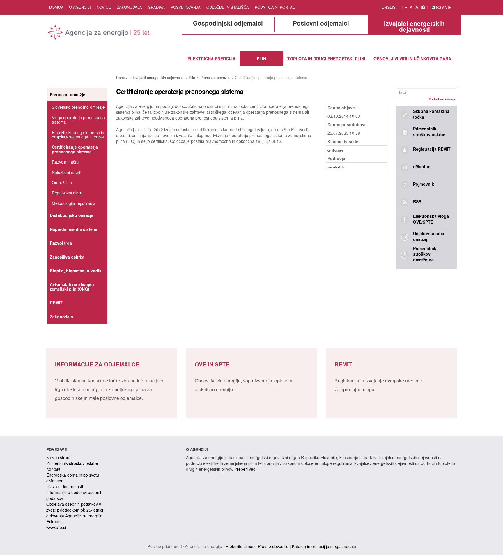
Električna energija (211, 59)
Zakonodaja (129, 7)
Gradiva (156, 7)
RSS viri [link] (444, 7)
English (390, 7)
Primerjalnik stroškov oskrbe (72, 463)
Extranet (54, 521)
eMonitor (54, 481)
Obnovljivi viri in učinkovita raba (412, 59)
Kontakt (53, 469)
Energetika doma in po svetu (72, 475)
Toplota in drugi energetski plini (326, 59)
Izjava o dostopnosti (64, 486)
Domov (56, 7)
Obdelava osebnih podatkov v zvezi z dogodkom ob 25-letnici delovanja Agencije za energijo (74, 510)
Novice (104, 7)
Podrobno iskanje (442, 98)
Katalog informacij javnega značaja (324, 546)
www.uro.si (56, 527)
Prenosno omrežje (215, 77)
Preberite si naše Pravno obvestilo (257, 546)
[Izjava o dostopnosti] (423, 7)
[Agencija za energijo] (99, 33)
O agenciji (80, 7)
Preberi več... (246, 469)
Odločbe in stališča (227, 7)
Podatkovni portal (275, 7)
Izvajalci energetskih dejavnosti (158, 77)
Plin (261, 59)
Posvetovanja (186, 7)
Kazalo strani (58, 457)
